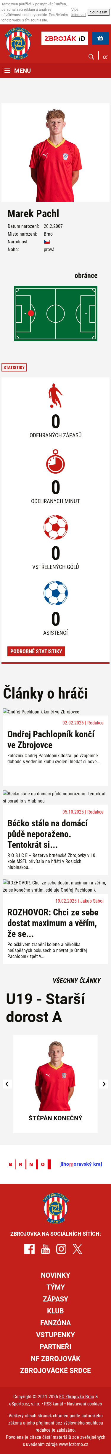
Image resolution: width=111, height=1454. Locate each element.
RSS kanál (53, 1404)
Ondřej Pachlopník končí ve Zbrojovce (50, 739)
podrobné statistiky (36, 651)
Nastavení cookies (84, 1404)
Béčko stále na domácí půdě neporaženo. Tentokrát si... (47, 834)
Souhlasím (98, 12)
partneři (55, 1347)
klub (55, 1311)
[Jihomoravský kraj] (81, 1164)
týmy (55, 1287)
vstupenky (55, 1335)
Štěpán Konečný (55, 1118)
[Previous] (7, 1084)
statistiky (14, 367)
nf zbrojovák (56, 1359)
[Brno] (30, 1164)
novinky (55, 1275)
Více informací (78, 12)
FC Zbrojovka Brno (76, 1396)
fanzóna (55, 1323)
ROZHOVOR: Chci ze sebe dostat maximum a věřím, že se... (52, 923)
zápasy (55, 1299)
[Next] (103, 1084)
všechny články (77, 981)
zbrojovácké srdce (55, 1371)
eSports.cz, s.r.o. (24, 1404)
